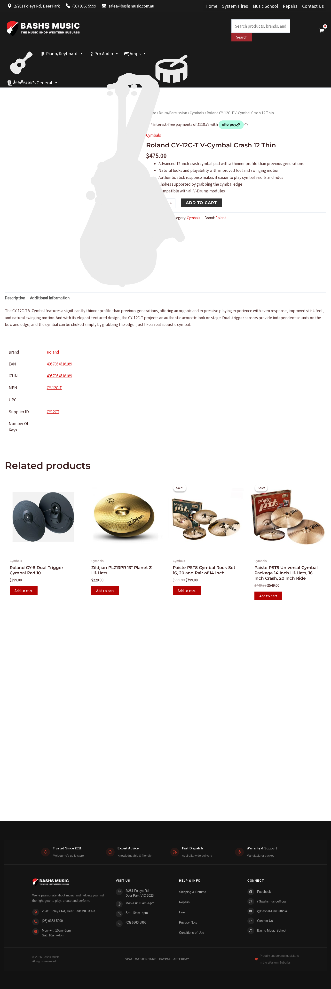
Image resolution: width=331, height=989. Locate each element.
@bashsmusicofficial (271, 901)
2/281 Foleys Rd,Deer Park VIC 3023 (140, 893)
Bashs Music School (271, 930)
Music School (265, 6)
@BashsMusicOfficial (272, 911)
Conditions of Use (191, 932)
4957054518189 (59, 364)
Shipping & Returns (192, 892)
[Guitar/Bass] (21, 53)
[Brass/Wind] (142, 63)
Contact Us (313, 6)
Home (211, 6)
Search (241, 37)
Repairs (290, 6)
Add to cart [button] (24, 590)
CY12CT (53, 411)
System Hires (235, 6)
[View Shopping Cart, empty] (321, 30)
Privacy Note (188, 922)
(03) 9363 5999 (52, 921)
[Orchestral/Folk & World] (155, 73)
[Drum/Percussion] (171, 53)
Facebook (264, 892)
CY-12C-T (54, 387)
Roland (53, 352)
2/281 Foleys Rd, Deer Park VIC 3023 (68, 911)
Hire (182, 912)
